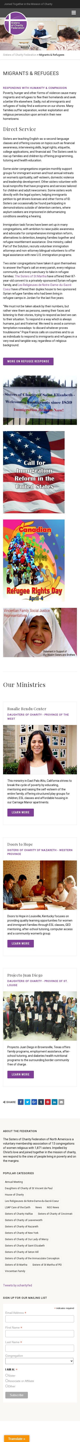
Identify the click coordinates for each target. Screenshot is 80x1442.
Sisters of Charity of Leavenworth (23, 1220)
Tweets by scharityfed (17, 1285)
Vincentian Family (15, 1271)
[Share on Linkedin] (54, 1102)
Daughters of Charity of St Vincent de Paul (29, 1188)
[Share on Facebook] (21, 1102)
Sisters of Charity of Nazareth (21, 1226)
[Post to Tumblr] (41, 1102)
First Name (13, 1328)
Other (11, 1386)
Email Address (15, 1313)
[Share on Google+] (34, 1102)
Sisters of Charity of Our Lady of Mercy (26, 1239)
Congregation (14, 1355)
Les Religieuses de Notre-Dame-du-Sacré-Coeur (32, 1201)
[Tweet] (27, 1102)
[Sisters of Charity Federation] (15, 23)
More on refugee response (28, 361)
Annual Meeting (14, 1182)
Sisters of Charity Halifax (19, 1213)
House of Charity (14, 1194)
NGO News (53, 1207)
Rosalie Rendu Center (26, 708)
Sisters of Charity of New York (21, 1233)
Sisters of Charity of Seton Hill (22, 1252)
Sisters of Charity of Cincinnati (55, 1213)
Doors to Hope (20, 844)
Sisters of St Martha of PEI (47, 1264)
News (38, 1207)
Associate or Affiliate (21, 1381)
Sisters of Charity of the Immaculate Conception (32, 1258)
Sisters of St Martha (16, 1264)
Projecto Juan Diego (25, 975)
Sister (11, 1375)
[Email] (61, 1102)
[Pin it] (48, 1102)
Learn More (21, 812)
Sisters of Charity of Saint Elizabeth (25, 1245)
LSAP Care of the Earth (17, 1207)
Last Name (13, 1342)
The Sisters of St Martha (31, 276)
